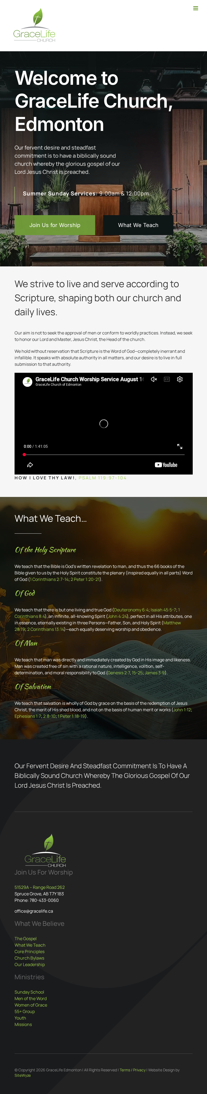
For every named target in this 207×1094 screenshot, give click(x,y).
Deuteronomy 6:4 (131, 610)
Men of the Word (31, 998)
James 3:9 (155, 673)
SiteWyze (23, 1075)
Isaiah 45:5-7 (163, 610)
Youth (20, 1018)
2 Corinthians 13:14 (45, 629)
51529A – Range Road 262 (40, 887)
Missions (23, 1024)
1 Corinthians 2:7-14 (49, 579)
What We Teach (30, 945)
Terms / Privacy (133, 1069)
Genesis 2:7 (119, 673)
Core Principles (29, 951)
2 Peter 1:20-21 (85, 579)
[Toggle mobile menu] (196, 8)
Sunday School (29, 992)
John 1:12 (182, 710)
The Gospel (26, 938)
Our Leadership (30, 964)
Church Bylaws (29, 958)
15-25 (137, 673)
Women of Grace (31, 1005)
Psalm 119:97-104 (103, 478)
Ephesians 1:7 (28, 716)
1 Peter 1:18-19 (71, 716)
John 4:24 (117, 616)
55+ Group (25, 1011)
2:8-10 (49, 716)
